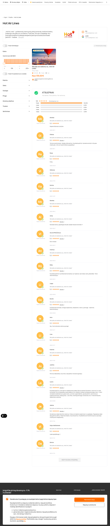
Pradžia (11, 17)
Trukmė (5, 106)
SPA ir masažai (83, 2)
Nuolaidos (57, 2)
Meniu (6, 2)
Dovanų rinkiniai (48, 2)
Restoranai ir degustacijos (96, 2)
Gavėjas (5, 91)
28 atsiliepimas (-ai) (91, 33)
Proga (5, 96)
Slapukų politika (21, 519)
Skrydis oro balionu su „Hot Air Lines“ (61, 121)
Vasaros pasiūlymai (37, 2)
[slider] (4, 63)
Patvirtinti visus (89, 500)
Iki (19, 66)
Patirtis (5, 80)
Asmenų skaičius (8, 101)
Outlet (64, 2)
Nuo (5, 66)
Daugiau (21, 37)
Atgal (5, 17)
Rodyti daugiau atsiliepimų (70, 460)
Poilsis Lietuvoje (72, 2)
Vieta (25, 2)
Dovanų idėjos (16, 2)
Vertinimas (6, 111)
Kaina (4, 51)
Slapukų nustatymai (89, 505)
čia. (25, 521)
